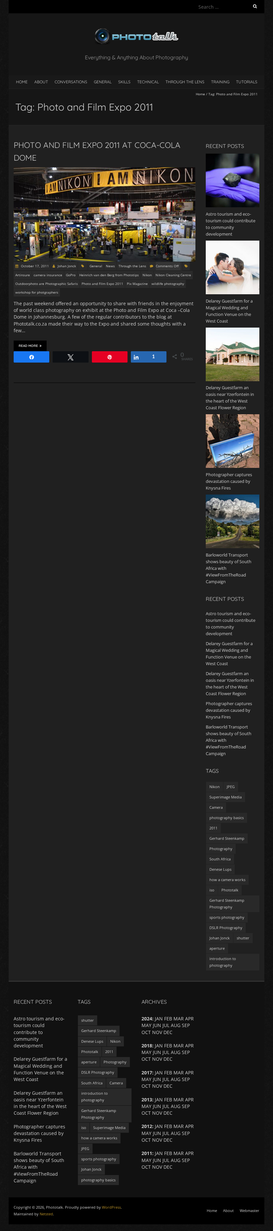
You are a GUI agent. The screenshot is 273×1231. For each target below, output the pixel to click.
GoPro (71, 275)
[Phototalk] (136, 30)
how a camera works (227, 879)
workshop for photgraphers (36, 292)
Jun (157, 1079)
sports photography (226, 917)
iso (211, 889)
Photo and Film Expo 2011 (102, 283)
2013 (146, 1099)
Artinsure (22, 275)
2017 (146, 1072)
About (41, 81)
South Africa (220, 858)
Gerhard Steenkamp (226, 838)
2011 (213, 827)
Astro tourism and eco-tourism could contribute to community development (39, 1032)
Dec (167, 1167)
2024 (146, 1018)
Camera (216, 807)
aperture (217, 948)
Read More (28, 346)
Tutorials (246, 81)
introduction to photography (222, 962)
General (103, 81)
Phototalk (229, 889)
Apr (189, 1072)
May (146, 1133)
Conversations (71, 81)
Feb (168, 1126)
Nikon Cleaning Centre (173, 275)
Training (220, 81)
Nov (157, 1140)
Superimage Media (225, 796)
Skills (124, 81)
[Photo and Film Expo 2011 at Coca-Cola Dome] (104, 170)
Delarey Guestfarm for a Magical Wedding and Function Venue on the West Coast (40, 1069)
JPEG (231, 786)
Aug (175, 1133)
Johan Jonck (67, 266)
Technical (148, 81)
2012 (146, 1126)
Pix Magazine (137, 283)
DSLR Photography (225, 927)
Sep (186, 1025)
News (110, 266)
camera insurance (48, 275)
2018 (146, 1045)
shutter (243, 937)
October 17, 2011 (34, 266)
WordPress (111, 1207)
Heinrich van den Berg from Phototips (109, 275)
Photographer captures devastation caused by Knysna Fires (229, 710)
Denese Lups (220, 869)
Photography (220, 848)
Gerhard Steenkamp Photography (226, 903)
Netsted (46, 1213)
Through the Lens (184, 81)
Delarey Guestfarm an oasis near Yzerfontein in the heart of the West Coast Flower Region (40, 1103)
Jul (165, 1052)
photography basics (226, 817)
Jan (159, 1126)
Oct (146, 1059)
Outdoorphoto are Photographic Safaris (46, 283)
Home (22, 81)
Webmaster (249, 1210)
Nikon (147, 275)
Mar (178, 1126)
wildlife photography (167, 283)
